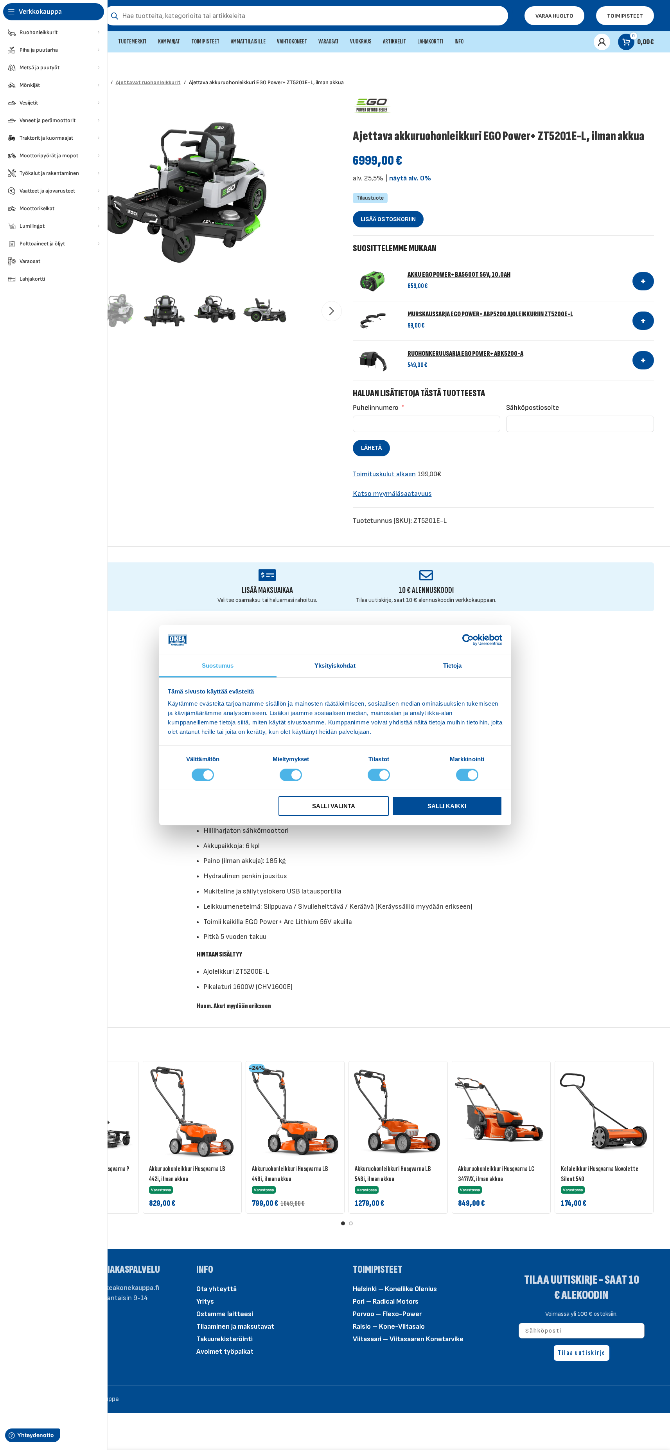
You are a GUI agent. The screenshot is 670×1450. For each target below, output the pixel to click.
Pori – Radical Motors (386, 1301)
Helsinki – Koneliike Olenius (395, 1289)
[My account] (602, 42)
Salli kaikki (447, 806)
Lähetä (371, 448)
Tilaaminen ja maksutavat (235, 1326)
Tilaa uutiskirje (581, 1353)
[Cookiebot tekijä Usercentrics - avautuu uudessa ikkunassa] (468, 640)
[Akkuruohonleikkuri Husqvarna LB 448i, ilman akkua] (295, 1110)
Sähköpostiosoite (532, 407)
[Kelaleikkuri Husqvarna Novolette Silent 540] (604, 1110)
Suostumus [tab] (218, 665)
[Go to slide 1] (343, 1223)
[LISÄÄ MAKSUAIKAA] (267, 575)
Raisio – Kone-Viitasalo (389, 1326)
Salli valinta (333, 806)
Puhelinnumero (376, 407)
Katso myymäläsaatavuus (392, 494)
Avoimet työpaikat (224, 1351)
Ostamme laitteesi (224, 1314)
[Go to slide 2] (351, 1223)
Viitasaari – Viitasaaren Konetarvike (408, 1339)
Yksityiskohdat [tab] (334, 665)
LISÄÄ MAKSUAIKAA (267, 590)
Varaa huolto (554, 16)
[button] (332, 311)
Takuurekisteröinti (224, 1339)
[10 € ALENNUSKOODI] (426, 575)
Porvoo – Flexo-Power (387, 1314)
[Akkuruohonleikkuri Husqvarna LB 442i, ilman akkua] (192, 1110)
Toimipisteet (625, 16)
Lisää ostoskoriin (388, 219)
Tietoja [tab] (452, 665)
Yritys (205, 1301)
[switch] (291, 774)
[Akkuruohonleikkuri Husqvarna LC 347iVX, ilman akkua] (501, 1110)
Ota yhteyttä (216, 1289)
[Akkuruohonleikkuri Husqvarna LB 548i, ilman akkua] (398, 1110)
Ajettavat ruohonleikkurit (148, 82)
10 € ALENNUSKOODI (426, 590)
